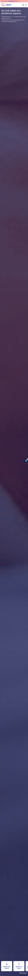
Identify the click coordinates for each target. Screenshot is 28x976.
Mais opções (23, 973)
